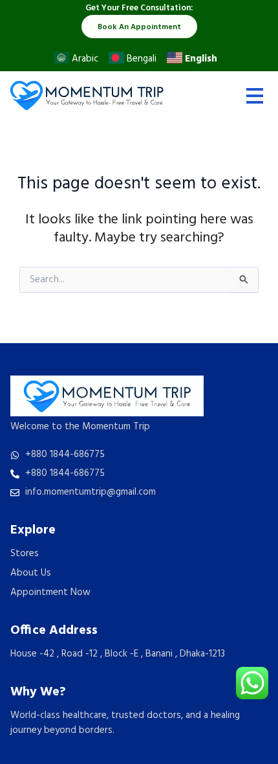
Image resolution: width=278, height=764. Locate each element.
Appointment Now (50, 592)
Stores (24, 553)
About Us (30, 573)
